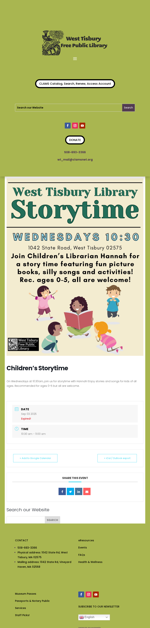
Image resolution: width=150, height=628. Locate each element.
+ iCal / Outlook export (117, 458)
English (89, 617)
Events (82, 547)
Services (20, 608)
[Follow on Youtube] (82, 125)
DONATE (75, 140)
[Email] (87, 491)
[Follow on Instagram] (75, 125)
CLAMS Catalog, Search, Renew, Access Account (75, 84)
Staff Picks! (22, 615)
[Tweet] (70, 491)
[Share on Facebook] (62, 491)
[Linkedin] (78, 491)
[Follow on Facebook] (68, 125)
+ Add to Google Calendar (35, 458)
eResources (86, 540)
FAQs (81, 555)
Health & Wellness (90, 562)
